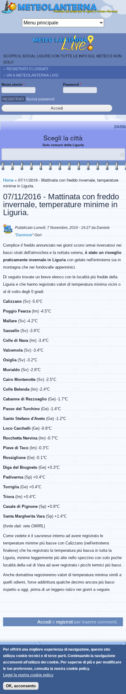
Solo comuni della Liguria (63, 145)
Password (72, 84)
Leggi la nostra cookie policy (28, 675)
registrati (64, 621)
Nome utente (13, 84)
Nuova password (40, 98)
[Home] (63, 9)
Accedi (44, 621)
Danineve (24, 235)
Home (8, 180)
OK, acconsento (21, 686)
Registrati (13, 98)
